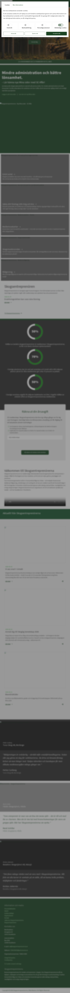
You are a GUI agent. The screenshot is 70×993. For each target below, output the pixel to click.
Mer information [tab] (18, 5)
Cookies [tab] (7, 5)
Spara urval (35, 33)
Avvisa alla (13, 33)
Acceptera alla (56, 33)
